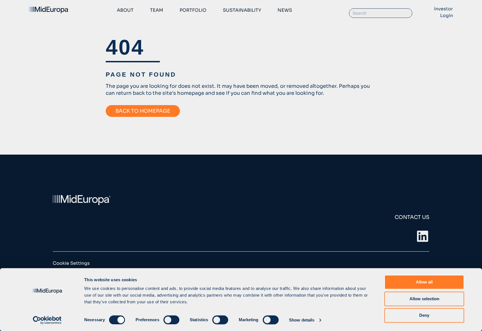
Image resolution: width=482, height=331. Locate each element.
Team (156, 10)
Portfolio (193, 10)
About (125, 10)
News (285, 10)
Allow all (424, 282)
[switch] (171, 319)
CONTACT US (412, 217)
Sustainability (242, 10)
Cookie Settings (71, 263)
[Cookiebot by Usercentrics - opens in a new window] (47, 320)
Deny (424, 315)
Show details (301, 320)
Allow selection (424, 298)
